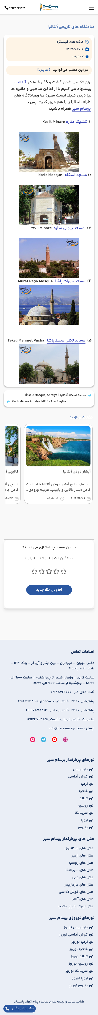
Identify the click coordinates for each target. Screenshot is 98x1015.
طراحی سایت (75, 1001)
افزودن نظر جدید (49, 590)
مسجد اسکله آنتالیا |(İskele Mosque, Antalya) (55, 395)
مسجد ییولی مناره (69, 228)
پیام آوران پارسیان (26, 1001)
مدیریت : (60, 719)
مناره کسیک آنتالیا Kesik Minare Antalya (39, 401)
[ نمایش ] (43, 70)
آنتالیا (21, 82)
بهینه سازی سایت (52, 1001)
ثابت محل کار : (72, 692)
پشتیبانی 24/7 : (56, 701)
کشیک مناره (76, 122)
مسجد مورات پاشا (70, 281)
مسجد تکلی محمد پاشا (66, 340)
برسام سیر (81, 109)
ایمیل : (71, 728)
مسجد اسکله (75, 175)
